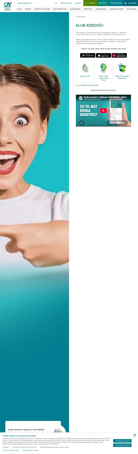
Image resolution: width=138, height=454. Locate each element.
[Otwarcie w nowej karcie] (87, 55)
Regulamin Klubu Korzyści (90, 85)
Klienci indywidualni (24, 3)
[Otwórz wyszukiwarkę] (56, 3)
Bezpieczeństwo (66, 3)
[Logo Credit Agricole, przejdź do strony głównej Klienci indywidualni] (7, 6)
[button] (135, 435)
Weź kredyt (103, 3)
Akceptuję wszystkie (122, 441)
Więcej (77, 3)
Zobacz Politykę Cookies (30, 450)
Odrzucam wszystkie (122, 445)
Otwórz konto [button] (116, 3)
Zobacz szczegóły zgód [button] (11, 450)
